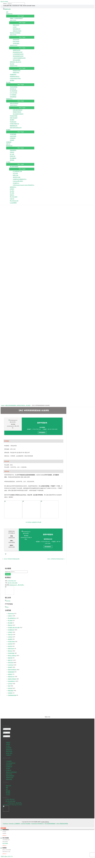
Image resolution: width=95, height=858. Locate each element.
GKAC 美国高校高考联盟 (62, 823)
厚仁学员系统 (5, 843)
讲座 (9, 686)
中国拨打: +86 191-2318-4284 (50, 429)
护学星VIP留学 (11, 641)
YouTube (8, 794)
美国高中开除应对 (12, 679)
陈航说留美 (10, 690)
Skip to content (4, 1)
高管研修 (10, 693)
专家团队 (8, 744)
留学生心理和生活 (12, 655)
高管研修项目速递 (12, 695)
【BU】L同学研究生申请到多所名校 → (56, 559)
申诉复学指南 (11, 653)
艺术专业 (10, 683)
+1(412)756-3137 (11, 580)
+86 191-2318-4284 (12, 582)
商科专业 (10, 625)
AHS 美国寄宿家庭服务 (50, 823)
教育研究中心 (9, 749)
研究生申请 (10, 662)
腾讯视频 (8, 792)
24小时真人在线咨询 (31, 522)
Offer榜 (39, 522)
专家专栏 (8, 742)
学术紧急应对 (9, 766)
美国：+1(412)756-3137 (14, 5)
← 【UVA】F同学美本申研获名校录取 (10, 559)
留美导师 (10, 657)
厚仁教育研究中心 (12, 618)
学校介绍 (10, 634)
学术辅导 (10, 632)
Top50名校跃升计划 (10, 763)
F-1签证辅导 (9, 761)
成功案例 (10, 639)
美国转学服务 (9, 779)
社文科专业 (10, 665)
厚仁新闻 (10, 620)
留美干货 (10, 660)
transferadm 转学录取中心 (37, 823)
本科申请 (10, 643)
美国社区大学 (11, 676)
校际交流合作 (11, 648)
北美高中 (10, 615)
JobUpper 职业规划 (25, 823)
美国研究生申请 (9, 777)
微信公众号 (8, 785)
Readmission (11, 613)
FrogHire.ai (5, 823)
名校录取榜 (8, 747)
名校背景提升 (9, 764)
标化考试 (10, 646)
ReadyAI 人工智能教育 (14, 823)
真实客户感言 (9, 753)
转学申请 (10, 688)
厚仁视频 (10, 622)
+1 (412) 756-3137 (9, 799)
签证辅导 (10, 667)
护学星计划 (8, 770)
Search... (5, 3)
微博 (7, 787)
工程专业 (10, 636)
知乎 (7, 789)
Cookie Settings (45, 821)
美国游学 (10, 674)
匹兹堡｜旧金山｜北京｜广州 (7, 856)
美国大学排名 (9, 751)
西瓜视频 (8, 791)
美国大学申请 (9, 773)
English (33, 5)
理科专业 (10, 651)
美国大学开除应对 (12, 669)
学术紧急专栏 (11, 629)
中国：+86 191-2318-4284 (25, 5)
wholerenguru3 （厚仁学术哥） (17, 584)
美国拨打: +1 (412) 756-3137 (34, 429)
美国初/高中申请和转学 (11, 772)
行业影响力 (8, 755)
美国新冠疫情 (11, 672)
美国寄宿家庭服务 (10, 775)
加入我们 (8, 746)
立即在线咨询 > (42, 432)
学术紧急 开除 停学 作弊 (13, 627)
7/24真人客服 (6, 5)
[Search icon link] (3, 7)
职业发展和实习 (11, 681)
